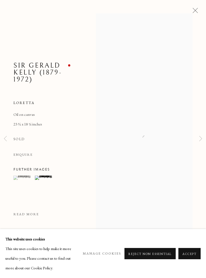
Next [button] (200, 139)
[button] (23, 178)
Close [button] (194, 12)
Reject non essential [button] (150, 253)
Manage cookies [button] (102, 253)
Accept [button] (189, 253)
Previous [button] (5, 139)
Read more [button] (26, 214)
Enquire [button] (23, 154)
